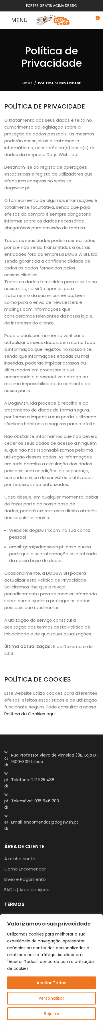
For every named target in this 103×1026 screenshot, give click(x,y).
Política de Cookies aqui (30, 714)
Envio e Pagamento (25, 879)
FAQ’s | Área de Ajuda (26, 890)
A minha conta (19, 859)
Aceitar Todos (51, 983)
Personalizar (51, 998)
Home (27, 83)
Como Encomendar (25, 869)
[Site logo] (53, 20)
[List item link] (51, 779)
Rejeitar (52, 1014)
